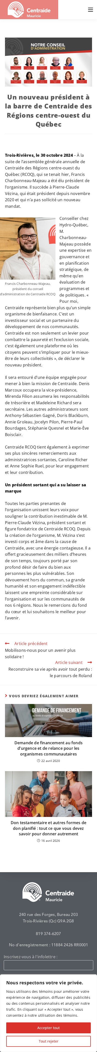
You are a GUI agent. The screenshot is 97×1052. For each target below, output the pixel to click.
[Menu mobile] (90, 9)
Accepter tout (48, 1027)
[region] (48, 1013)
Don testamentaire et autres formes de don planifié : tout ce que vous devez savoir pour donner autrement (48, 828)
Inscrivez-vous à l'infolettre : (30, 956)
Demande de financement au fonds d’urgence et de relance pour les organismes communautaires (48, 748)
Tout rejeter (48, 1041)
